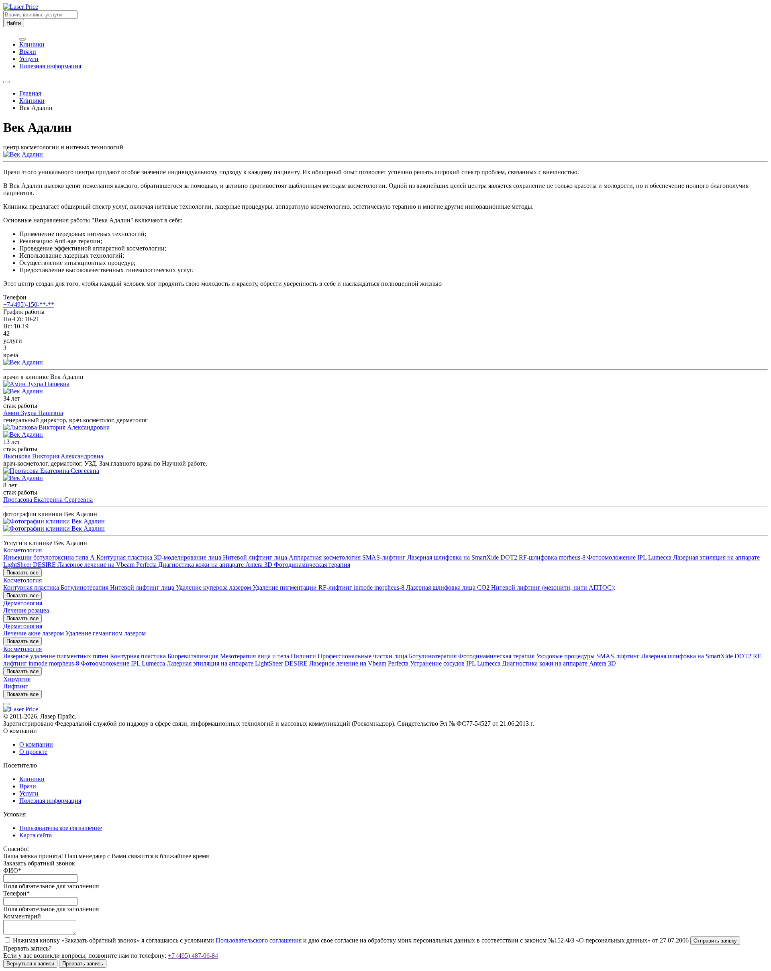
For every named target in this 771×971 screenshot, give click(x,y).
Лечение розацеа (26, 610)
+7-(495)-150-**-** (28, 304)
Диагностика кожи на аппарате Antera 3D (216, 564)
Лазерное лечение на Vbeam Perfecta (107, 564)
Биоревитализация (193, 656)
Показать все (22, 573)
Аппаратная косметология (325, 557)
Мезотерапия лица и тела (255, 656)
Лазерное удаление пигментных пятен (56, 656)
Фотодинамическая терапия (312, 564)
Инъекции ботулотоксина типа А (49, 557)
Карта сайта (35, 835)
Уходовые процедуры (566, 656)
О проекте (33, 751)
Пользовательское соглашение (60, 827)
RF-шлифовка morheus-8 (553, 557)
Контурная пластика (125, 557)
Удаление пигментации (285, 587)
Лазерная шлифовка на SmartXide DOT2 (463, 557)
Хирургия (17, 679)
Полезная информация (50, 66)
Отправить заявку (715, 941)
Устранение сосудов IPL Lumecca (456, 663)
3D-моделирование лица (188, 557)
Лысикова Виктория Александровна (53, 456)
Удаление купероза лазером (214, 587)
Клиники (32, 44)
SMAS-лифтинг (384, 557)
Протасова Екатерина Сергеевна (48, 499)
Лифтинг (15, 686)
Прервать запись (82, 964)
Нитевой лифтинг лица (256, 557)
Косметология (22, 550)
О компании (36, 744)
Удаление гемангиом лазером (105, 633)
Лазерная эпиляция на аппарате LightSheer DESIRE (238, 663)
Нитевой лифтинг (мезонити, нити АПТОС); (553, 587)
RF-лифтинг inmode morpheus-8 (362, 587)
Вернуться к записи (30, 964)
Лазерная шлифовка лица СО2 (448, 587)
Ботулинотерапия (85, 587)
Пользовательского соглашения (259, 940)
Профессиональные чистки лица (363, 656)
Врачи (27, 51)
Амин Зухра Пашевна (33, 412)
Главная (30, 93)
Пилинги (304, 656)
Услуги (29, 58)
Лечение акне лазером (34, 633)
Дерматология (22, 603)
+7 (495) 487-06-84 (193, 955)
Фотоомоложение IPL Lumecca (630, 557)
